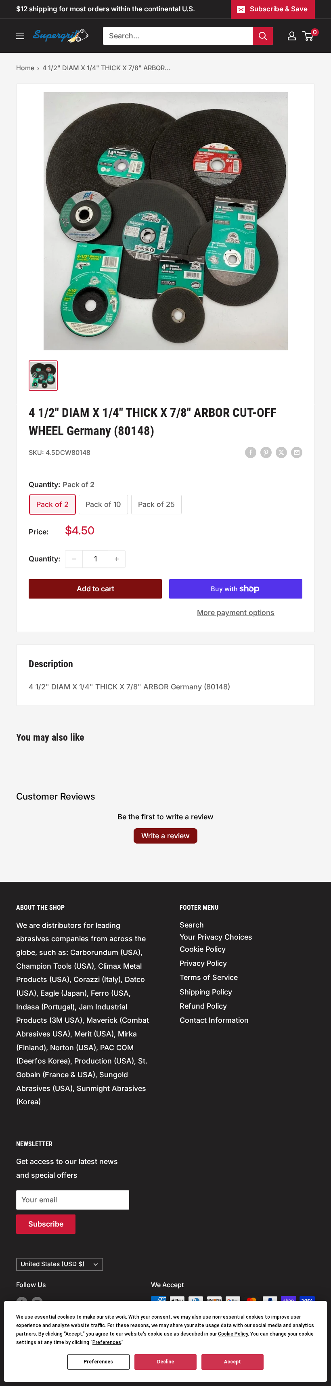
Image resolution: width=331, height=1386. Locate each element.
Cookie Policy (203, 949)
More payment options (235, 612)
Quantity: (44, 559)
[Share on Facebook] (250, 452)
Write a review (165, 835)
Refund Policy (203, 1006)
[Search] (263, 36)
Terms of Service (209, 977)
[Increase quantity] (116, 559)
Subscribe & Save (279, 9)
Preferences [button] (106, 1342)
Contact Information (214, 1020)
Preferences (98, 1362)
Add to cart (95, 588)
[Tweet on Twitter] (281, 452)
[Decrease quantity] (73, 559)
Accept (232, 1362)
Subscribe (45, 1224)
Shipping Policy (206, 992)
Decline (165, 1362)
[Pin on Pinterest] (266, 452)
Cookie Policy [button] (233, 1334)
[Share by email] (296, 452)
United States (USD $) (53, 1264)
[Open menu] (20, 36)
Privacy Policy (203, 963)
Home (25, 68)
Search (192, 925)
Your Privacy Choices (216, 937)
